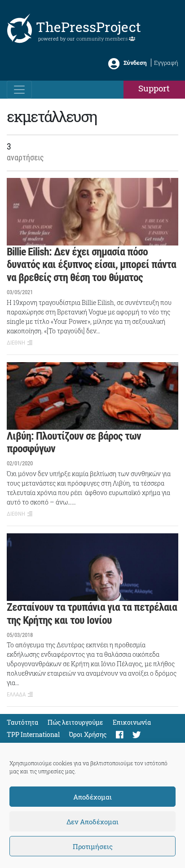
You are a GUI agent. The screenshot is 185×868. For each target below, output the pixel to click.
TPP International (33, 734)
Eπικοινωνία (132, 722)
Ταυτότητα (22, 722)
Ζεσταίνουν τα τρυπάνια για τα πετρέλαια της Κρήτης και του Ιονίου (92, 614)
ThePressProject (88, 27)
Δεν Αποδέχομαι (92, 821)
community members (102, 38)
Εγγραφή (166, 63)
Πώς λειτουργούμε (75, 722)
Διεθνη (16, 342)
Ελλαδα (16, 694)
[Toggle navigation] (19, 90)
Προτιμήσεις (93, 846)
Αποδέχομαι (92, 796)
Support (154, 88)
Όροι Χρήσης (87, 734)
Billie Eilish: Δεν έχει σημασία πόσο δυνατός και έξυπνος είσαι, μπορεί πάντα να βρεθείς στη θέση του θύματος (91, 264)
